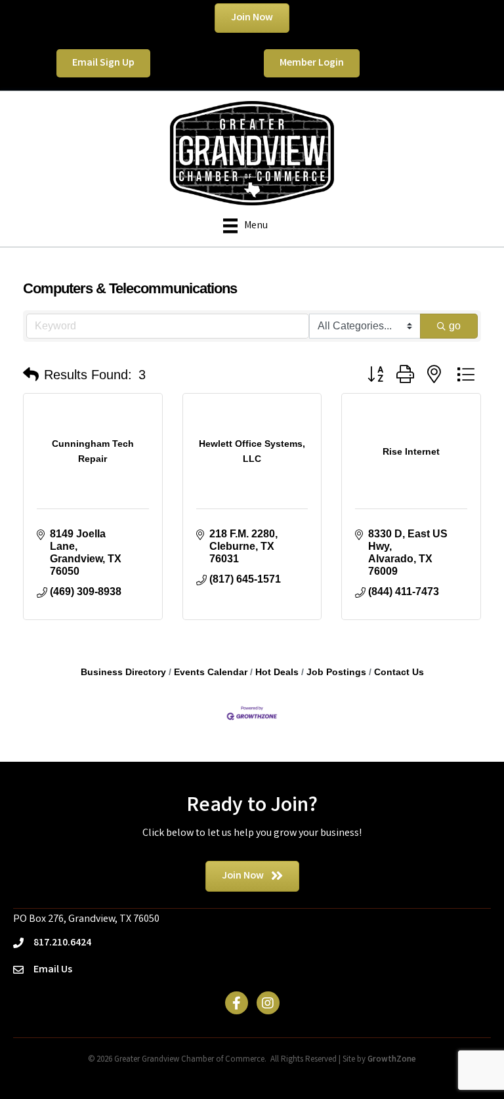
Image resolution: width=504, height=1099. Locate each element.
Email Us (52, 970)
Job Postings (336, 672)
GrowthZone (392, 1060)
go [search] (455, 325)
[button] (31, 374)
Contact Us (399, 672)
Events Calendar (210, 672)
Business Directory (123, 672)
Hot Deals (277, 672)
